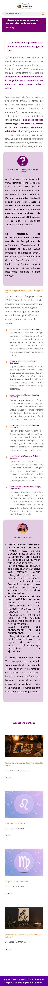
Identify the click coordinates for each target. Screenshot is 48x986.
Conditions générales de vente (28, 982)
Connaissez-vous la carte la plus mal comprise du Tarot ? (23, 935)
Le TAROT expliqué (23, 770)
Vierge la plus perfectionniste (16, 881)
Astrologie (11, 27)
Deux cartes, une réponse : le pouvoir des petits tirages (24, 764)
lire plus (8, 777)
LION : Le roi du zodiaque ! (15, 823)
